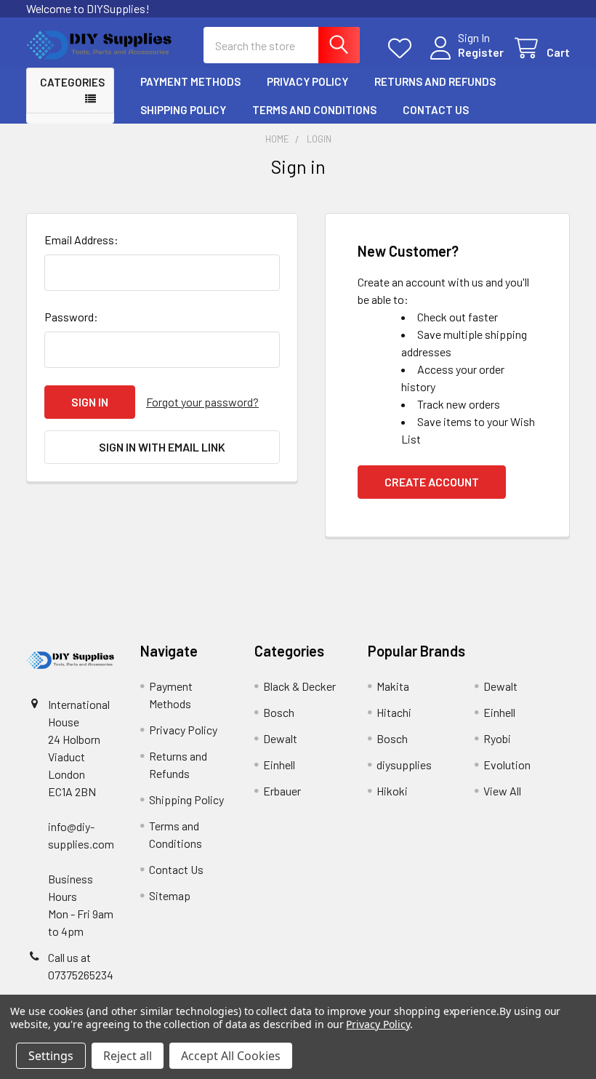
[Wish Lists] (403, 48)
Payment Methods (190, 81)
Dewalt (280, 738)
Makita (392, 686)
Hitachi (393, 712)
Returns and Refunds (435, 81)
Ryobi (497, 738)
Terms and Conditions (314, 109)
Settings (50, 1056)
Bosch (278, 712)
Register (481, 52)
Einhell (279, 764)
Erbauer (282, 791)
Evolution (507, 764)
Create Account (431, 482)
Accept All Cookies (231, 1056)
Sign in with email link (162, 447)
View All (502, 791)
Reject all (127, 1056)
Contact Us (436, 109)
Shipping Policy (183, 109)
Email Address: (81, 239)
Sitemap (169, 895)
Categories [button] (72, 82)
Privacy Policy (307, 81)
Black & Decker (299, 686)
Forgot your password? (202, 402)
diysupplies (404, 764)
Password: (71, 317)
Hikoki (392, 791)
